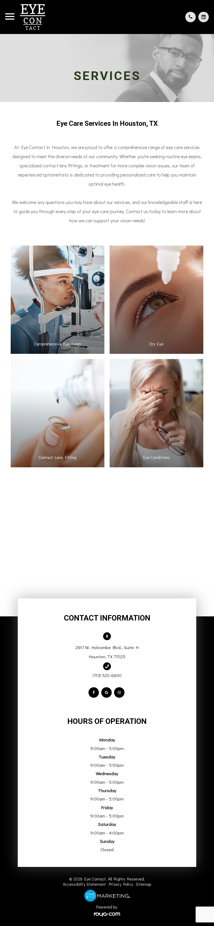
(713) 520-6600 (107, 675)
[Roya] (107, 914)
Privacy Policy (121, 884)
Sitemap (143, 884)
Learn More (57, 315)
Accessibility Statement (84, 884)
